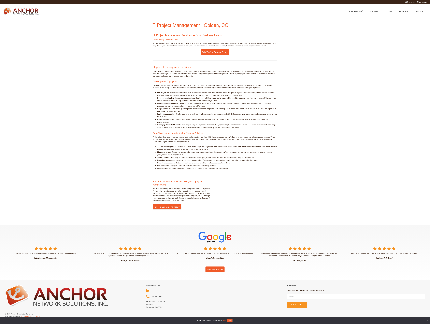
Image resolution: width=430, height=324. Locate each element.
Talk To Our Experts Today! (215, 52)
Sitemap (38, 316)
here (224, 320)
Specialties (374, 11)
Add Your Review (215, 269)
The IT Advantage (356, 11)
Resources (403, 11)
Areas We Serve (27, 316)
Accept (230, 320)
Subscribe (297, 305)
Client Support (422, 2)
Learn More (419, 11)
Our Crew (388, 11)
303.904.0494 (410, 2)
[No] (427, 321)
